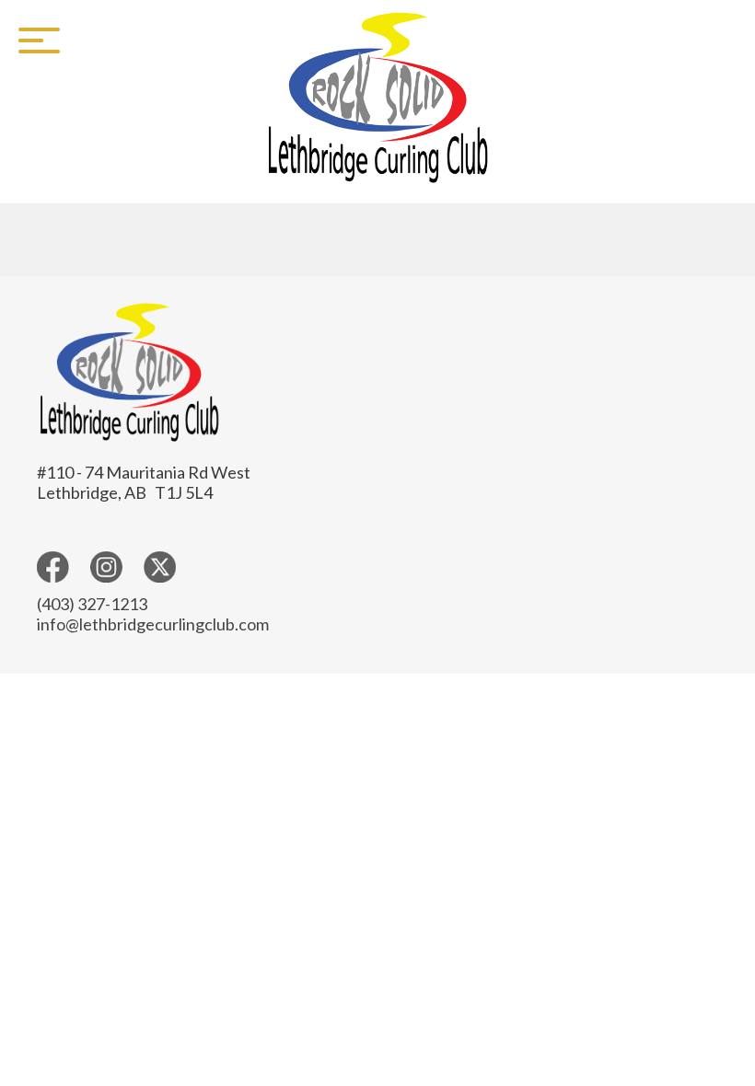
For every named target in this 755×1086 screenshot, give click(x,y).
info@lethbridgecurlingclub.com (153, 624)
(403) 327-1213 (92, 604)
